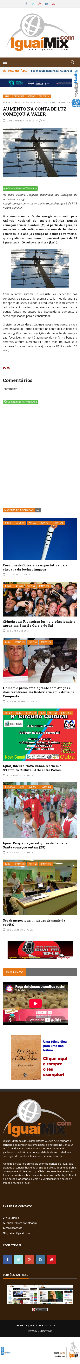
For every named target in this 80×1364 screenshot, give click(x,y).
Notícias (31, 96)
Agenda (8, 713)
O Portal (42, 1325)
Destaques (19, 96)
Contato (56, 1325)
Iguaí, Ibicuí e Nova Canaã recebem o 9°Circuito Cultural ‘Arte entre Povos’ (32, 768)
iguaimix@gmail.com (18, 1233)
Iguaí (42, 713)
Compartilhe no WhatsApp (22, 188)
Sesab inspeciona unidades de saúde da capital (34, 922)
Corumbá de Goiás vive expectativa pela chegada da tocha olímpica (35, 567)
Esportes (20, 523)
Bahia (7, 642)
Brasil (7, 96)
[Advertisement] (40, 454)
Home (20, 1325)
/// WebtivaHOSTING (40, 1331)
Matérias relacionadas (18, 510)
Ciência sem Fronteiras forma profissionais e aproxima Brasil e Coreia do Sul (39, 623)
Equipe (30, 1325)
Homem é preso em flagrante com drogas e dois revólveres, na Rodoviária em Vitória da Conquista (38, 692)
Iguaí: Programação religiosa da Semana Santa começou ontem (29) (35, 845)
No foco (32, 523)
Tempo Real (44, 96)
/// (37, 510)
